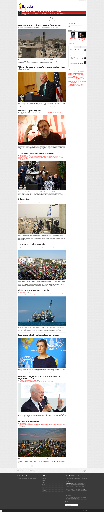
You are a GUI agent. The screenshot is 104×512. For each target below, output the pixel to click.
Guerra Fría (22, 157)
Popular (77, 47)
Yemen (27, 158)
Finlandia (37, 424)
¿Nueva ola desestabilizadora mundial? (32, 244)
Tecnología (59, 11)
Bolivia (33, 247)
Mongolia (34, 294)
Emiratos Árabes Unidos (58, 293)
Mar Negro (46, 157)
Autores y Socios (34, 13)
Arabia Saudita (43, 70)
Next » (44, 466)
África (37, 112)
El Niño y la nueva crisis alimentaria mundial (34, 290)
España (71, 78)
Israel (38, 157)
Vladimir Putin (23, 158)
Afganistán (21, 202)
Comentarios (83, 47)
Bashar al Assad (38, 156)
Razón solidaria (73, 57)
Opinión (39, 11)
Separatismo (74, 84)
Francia (81, 78)
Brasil (36, 247)
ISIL (49, 70)
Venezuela (24, 248)
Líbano (42, 157)
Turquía (53, 70)
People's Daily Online (23, 336)
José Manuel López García (23, 112)
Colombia (38, 293)
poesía (77, 82)
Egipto (59, 156)
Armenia (79, 73)
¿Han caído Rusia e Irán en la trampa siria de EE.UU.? (82, 39)
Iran (29, 157)
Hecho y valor (73, 38)
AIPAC (24, 202)
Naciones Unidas (38, 294)
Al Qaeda (40, 112)
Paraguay (58, 247)
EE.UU (49, 27)
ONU (55, 112)
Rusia (51, 27)
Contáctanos (52, 13)
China (31, 202)
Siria (53, 27)
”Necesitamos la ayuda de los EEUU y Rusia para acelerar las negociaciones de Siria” (39, 377)
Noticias (34, 11)
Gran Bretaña (37, 202)
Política (45, 11)
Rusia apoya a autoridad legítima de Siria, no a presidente (38, 335)
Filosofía (77, 79)
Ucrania (21, 248)
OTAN (52, 157)
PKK (54, 157)
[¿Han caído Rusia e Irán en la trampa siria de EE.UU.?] (82, 35)
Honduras (48, 247)
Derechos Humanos (45, 112)
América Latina (25, 247)
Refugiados (58, 112)
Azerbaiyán (83, 73)
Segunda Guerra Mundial (57, 424)
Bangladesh (31, 293)
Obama (50, 157)
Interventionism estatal (25, 14)
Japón (43, 424)
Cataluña (72, 74)
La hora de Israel (24, 199)
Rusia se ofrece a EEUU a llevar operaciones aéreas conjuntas (39, 25)
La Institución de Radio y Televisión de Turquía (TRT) (27, 27)
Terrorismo (70, 85)
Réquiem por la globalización (28, 421)
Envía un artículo (61, 13)
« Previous (21, 466)
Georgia (45, 247)
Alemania (70, 71)
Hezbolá (26, 157)
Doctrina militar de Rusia (44, 27)
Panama (56, 247)
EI (50, 112)
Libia (44, 157)
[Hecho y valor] (73, 35)
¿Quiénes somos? (25, 13)
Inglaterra (40, 202)
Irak (52, 112)
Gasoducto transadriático (21, 294)
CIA (41, 156)
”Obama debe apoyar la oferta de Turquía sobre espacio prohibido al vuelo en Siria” (41, 68)
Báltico (35, 156)
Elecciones (81, 77)
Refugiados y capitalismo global (29, 110)
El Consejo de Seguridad (33, 381)
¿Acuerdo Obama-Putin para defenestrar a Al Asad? (36, 153)
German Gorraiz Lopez (23, 155)
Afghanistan (34, 112)
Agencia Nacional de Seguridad (24, 156)
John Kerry (38, 381)
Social (53, 11)
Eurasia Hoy (19, 510)
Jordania (48, 202)
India (26, 294)
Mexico (32, 294)
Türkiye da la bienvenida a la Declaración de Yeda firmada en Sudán (76, 51)
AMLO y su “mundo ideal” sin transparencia (26, 485)
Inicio (23, 11)
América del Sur (76, 71)
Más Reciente (71, 46)
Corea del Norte (43, 293)
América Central (22, 293)
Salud (49, 11)
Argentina (75, 73)
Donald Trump (82, 75)
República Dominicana (83, 82)
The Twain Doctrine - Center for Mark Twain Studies (76, 478)
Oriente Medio (58, 202)
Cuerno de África (47, 293)
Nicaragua (53, 247)
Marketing (70, 81)
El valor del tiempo (21, 487)
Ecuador (38, 247)
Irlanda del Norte (32, 157)
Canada (23, 424)
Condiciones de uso (44, 13)
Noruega (50, 424)
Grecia (73, 80)
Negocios (28, 11)
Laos (39, 157)
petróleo (62, 202)
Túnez (19, 248)
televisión (82, 84)
